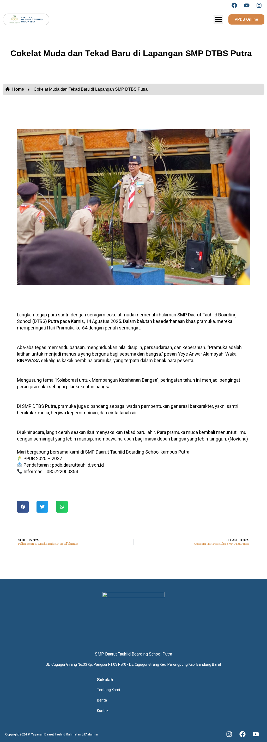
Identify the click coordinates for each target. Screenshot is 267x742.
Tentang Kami (108, 690)
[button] (23, 507)
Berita (102, 700)
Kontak (102, 711)
